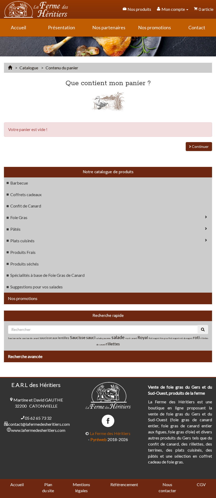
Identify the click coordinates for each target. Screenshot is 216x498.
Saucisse (78, 337)
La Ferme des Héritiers (110, 433)
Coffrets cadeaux (26, 194)
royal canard (131, 338)
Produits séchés (24, 263)
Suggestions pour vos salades (36, 286)
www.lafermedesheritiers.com (38, 430)
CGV (201, 484)
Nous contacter (167, 487)
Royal (143, 337)
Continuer (200, 146)
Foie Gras (18, 217)
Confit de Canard (25, 205)
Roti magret (174, 338)
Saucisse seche (14, 338)
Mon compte (173, 9)
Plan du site (48, 487)
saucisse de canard (30, 338)
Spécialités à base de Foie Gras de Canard (47, 275)
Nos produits (139, 9)
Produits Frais (23, 252)
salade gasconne (103, 338)
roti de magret (186, 338)
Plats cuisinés (22, 240)
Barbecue (19, 182)
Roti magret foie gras (158, 338)
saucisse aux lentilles (54, 338)
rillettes (113, 343)
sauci (90, 337)
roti (196, 337)
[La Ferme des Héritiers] (36, 9)
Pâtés (15, 228)
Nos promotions (22, 298)
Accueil (17, 484)
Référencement (124, 484)
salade (118, 337)
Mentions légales (81, 487)
